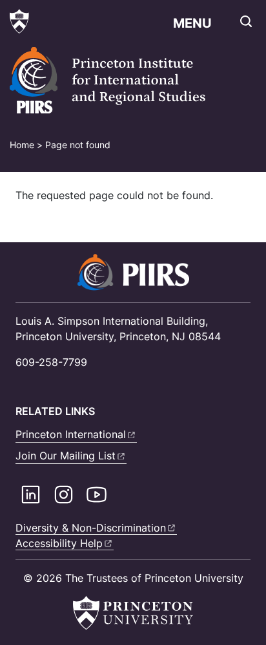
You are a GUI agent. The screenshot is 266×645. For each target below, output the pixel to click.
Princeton (70, 434)
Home (22, 144)
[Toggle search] (246, 21)
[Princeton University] (19, 21)
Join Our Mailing (65, 455)
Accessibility (59, 543)
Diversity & (90, 527)
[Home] (125, 80)
